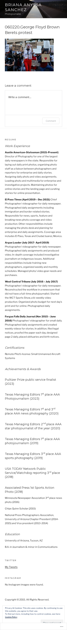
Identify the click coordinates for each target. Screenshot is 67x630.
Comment (51, 120)
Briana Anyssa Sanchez (23, 7)
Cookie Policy (11, 617)
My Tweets (11, 567)
